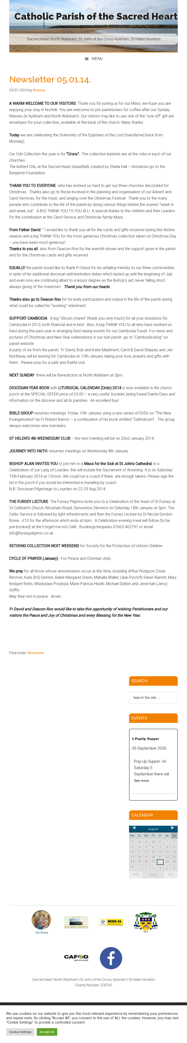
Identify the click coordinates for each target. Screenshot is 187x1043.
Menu (97, 58)
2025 (135, 874)
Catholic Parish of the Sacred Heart (96, 16)
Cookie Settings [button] (20, 1032)
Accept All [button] (47, 1032)
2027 (170, 874)
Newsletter (36, 653)
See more (141, 780)
